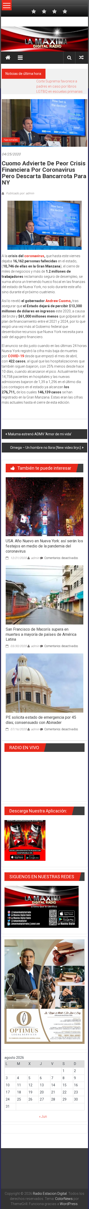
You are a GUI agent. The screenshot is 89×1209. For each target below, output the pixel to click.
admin (35, 558)
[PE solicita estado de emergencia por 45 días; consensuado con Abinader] (44, 683)
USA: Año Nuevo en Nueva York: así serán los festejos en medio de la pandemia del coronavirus (44, 546)
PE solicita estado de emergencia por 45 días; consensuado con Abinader (41, 720)
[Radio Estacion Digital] (8, 58)
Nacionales (11, 140)
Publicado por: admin (19, 193)
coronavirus (34, 256)
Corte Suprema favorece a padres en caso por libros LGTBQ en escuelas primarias (59, 86)
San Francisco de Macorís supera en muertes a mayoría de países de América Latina (41, 634)
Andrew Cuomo (58, 301)
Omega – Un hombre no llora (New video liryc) (45, 448)
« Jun (43, 1116)
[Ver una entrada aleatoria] (81, 57)
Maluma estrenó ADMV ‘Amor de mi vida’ (40, 434)
